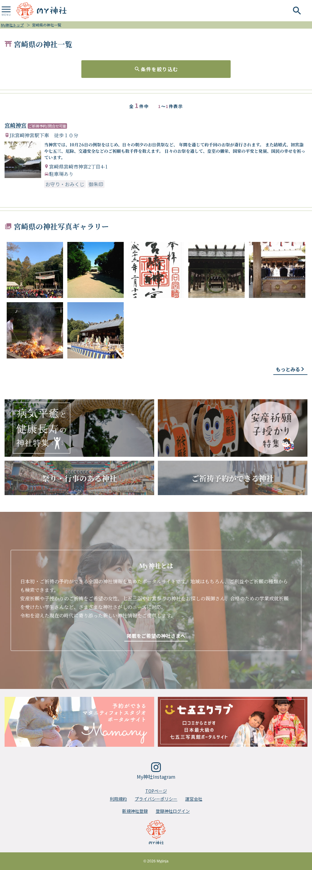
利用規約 (118, 799)
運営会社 (193, 799)
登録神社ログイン (173, 811)
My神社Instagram (156, 776)
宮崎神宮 (16, 125)
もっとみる (288, 369)
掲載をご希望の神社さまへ (156, 635)
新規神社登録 (135, 811)
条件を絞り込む (159, 69)
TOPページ (156, 791)
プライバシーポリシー (156, 799)
